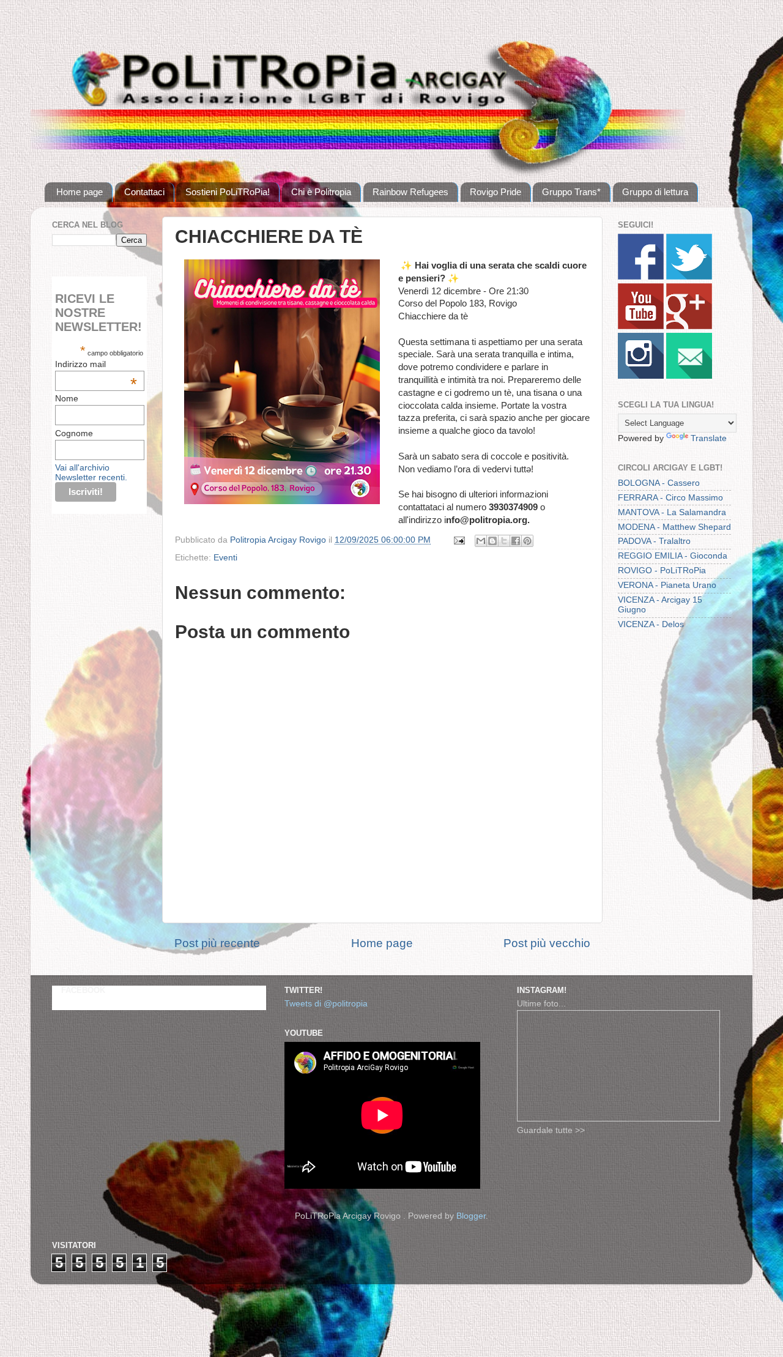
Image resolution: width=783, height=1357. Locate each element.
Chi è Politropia (321, 192)
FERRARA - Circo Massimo (670, 497)
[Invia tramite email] (481, 541)
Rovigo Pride (495, 192)
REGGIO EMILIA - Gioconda (672, 555)
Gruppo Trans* (571, 192)
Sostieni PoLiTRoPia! (227, 192)
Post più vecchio (546, 943)
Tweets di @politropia (326, 1003)
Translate (709, 438)
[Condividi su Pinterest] (527, 541)
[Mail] (689, 376)
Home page (79, 192)
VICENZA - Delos (651, 624)
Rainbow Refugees (410, 192)
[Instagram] (641, 376)
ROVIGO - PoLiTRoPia (662, 570)
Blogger (471, 1216)
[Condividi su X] (504, 541)
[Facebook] (641, 276)
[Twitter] (689, 276)
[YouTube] (641, 326)
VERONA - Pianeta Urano (667, 585)
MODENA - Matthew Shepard (674, 527)
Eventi (225, 557)
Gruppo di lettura (655, 192)
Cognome (74, 433)
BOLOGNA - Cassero (659, 483)
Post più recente (217, 943)
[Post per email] (458, 540)
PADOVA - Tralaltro (654, 541)
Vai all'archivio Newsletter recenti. (91, 472)
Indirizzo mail (96, 364)
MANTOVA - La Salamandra (672, 512)
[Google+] (689, 326)
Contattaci (144, 192)
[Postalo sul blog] (492, 541)
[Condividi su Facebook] (516, 541)
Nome (66, 398)
